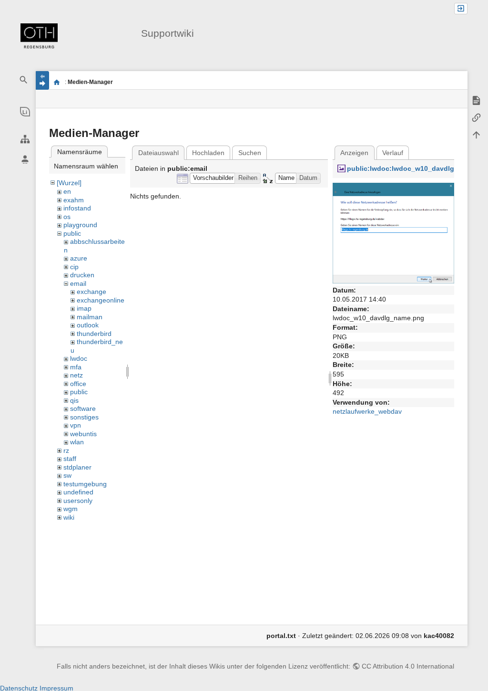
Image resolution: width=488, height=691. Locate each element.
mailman (89, 317)
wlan (77, 442)
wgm (70, 509)
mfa (75, 367)
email (78, 283)
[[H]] (39, 37)
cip (74, 267)
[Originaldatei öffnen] (393, 232)
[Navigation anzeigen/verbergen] (42, 80)
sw (67, 475)
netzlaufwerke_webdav (367, 411)
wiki (68, 517)
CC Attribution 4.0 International (408, 666)
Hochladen (208, 153)
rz (66, 450)
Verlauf (392, 153)
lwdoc (78, 358)
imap (84, 308)
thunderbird (94, 333)
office (78, 383)
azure (78, 258)
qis (74, 400)
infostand (77, 208)
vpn (75, 425)
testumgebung (85, 484)
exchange (91, 291)
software (83, 408)
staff (69, 458)
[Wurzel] (69, 183)
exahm (73, 200)
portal (56, 82)
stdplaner (77, 467)
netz (76, 375)
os (67, 216)
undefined (78, 492)
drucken (82, 275)
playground (80, 225)
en (67, 191)
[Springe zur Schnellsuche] (24, 80)
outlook (88, 325)
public (72, 233)
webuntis (83, 434)
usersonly (77, 500)
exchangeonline (100, 300)
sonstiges (84, 417)
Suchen (249, 153)
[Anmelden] (461, 9)
